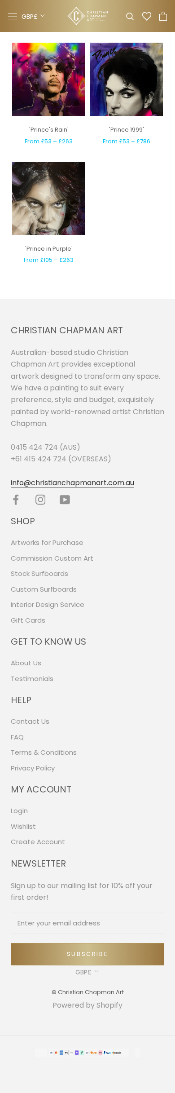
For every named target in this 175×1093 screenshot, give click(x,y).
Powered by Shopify (87, 1005)
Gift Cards (28, 620)
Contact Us (30, 721)
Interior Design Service (47, 604)
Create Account (38, 841)
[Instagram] (40, 499)
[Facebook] (16, 499)
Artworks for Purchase (47, 542)
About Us (26, 663)
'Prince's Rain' (49, 129)
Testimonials (32, 678)
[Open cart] (163, 16)
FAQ (17, 737)
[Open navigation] (12, 16)
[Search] (130, 16)
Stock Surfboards (39, 573)
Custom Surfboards (44, 589)
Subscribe (87, 954)
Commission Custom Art (52, 558)
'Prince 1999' (126, 129)
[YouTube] (65, 499)
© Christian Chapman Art (88, 992)
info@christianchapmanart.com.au (72, 483)
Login (19, 810)
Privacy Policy (33, 768)
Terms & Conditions (44, 752)
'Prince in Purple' (49, 248)
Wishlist (23, 826)
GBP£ (30, 16)
